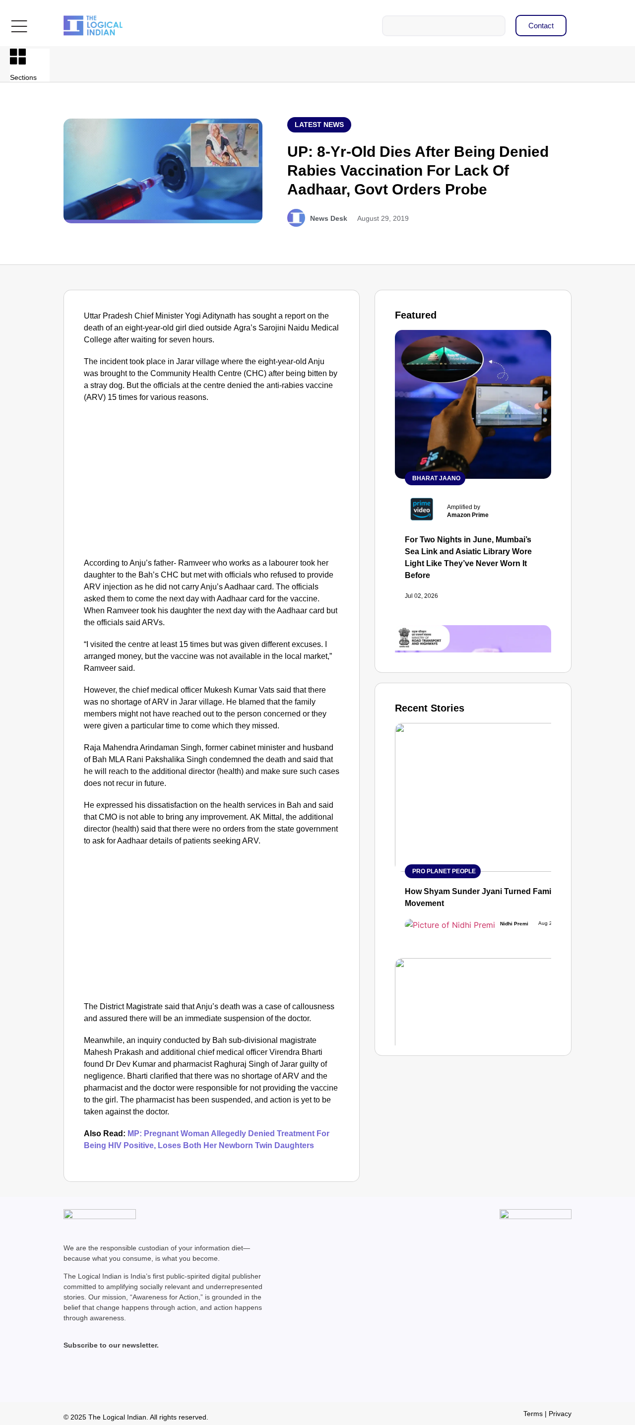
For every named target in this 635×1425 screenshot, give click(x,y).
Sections (23, 77)
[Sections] (18, 57)
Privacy (560, 1414)
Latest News (319, 125)
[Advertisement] (211, 482)
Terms (533, 1414)
